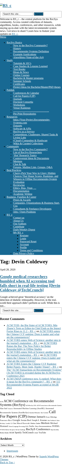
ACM (1, 401)
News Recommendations (43, 426)
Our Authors (19, 223)
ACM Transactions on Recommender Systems (49, 405)
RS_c (15, 34)
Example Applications (24, 54)
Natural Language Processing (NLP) (18, 426)
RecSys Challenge (20, 430)
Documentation (21, 191)
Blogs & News (21, 72)
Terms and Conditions (31, 250)
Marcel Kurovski (23, 423)
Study (10, 60)
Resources (12, 116)
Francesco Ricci (6, 420)
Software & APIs (22, 128)
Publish (10, 90)
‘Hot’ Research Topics (25, 155)
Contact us (18, 217)
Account (24, 244)
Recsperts (12, 430)
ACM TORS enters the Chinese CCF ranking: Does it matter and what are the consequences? (33, 334)
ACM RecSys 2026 (31, 405)
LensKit (8, 423)
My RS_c (18, 232)
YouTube (42, 432)
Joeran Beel (26, 420)
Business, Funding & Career (21, 197)
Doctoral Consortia (23, 101)
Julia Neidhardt (51, 420)
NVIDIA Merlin (4, 430)
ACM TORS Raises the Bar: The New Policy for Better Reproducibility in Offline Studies (32, 346)
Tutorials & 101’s (22, 63)
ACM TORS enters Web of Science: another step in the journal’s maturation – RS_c (34, 342)
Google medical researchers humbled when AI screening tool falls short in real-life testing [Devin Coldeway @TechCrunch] (30, 283)
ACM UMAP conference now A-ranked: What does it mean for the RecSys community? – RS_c (34, 380)
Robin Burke (4, 433)
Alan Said (3, 408)
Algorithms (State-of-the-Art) (28, 57)
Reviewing (19, 185)
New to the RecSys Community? (30, 45)
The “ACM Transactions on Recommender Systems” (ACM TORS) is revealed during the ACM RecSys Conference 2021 (34, 372)
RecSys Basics (14, 42)
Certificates (19, 84)
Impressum (12, 450)
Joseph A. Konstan (39, 420)
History (17, 48)
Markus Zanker (35, 423)
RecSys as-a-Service (24, 131)
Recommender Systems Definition (31, 51)
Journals (17, 99)
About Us (18, 220)
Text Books (19, 69)
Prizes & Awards (22, 200)
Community (13, 146)
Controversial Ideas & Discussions (31, 158)
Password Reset (28, 241)
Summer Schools (22, 81)
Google (16, 420)
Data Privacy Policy (23, 253)
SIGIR (11, 433)
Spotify (18, 432)
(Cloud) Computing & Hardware (30, 140)
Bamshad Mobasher (34, 413)
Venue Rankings (21, 107)
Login (23, 238)
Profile (23, 247)
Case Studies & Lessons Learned (30, 66)
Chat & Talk (19, 164)
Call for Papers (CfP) (24, 96)
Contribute (18, 226)
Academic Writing (22, 194)
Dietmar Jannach (36, 416)
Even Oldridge (51, 417)
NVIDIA (55, 426)
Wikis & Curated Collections (28, 143)
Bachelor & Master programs (28, 78)
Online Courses (21, 75)
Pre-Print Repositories (24, 113)
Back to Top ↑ (7, 462)
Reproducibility (55, 430)
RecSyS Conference (38, 429)
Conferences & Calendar (26, 93)
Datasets (17, 125)
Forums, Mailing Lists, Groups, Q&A (33, 167)
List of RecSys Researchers (27, 152)
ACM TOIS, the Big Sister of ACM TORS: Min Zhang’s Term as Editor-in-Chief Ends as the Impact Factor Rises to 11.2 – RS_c (34, 328)
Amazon (10, 408)
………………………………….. (31, 110)
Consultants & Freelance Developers (32, 208)
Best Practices (14, 170)
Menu (3, 36)
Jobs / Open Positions (24, 211)
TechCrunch (28, 432)
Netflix (31, 426)
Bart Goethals (44, 413)
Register (24, 235)
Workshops (19, 104)
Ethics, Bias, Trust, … (24, 188)
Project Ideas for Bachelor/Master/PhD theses (37, 87)
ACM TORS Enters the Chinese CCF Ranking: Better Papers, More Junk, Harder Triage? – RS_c (33, 365)
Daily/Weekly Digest (24, 229)
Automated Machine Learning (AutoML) (29, 408)
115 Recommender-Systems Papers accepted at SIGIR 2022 (33, 384)
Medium (45, 423)
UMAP (36, 433)
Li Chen (13, 423)
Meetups (17, 161)
